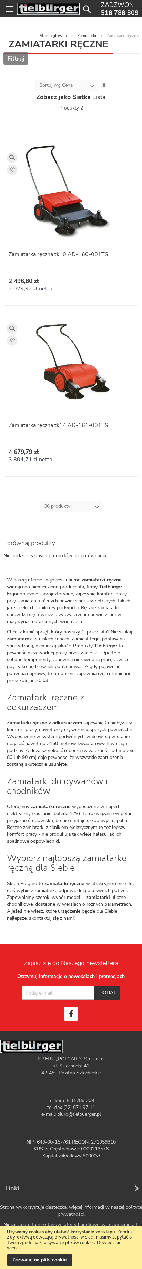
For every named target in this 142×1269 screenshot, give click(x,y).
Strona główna (53, 35)
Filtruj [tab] (15, 58)
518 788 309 (120, 13)
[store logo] (48, 9)
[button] (12, 170)
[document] (71, 1247)
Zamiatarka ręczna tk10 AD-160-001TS (58, 254)
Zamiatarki (86, 35)
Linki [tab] (12, 1188)
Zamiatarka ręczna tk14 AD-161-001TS (58, 425)
